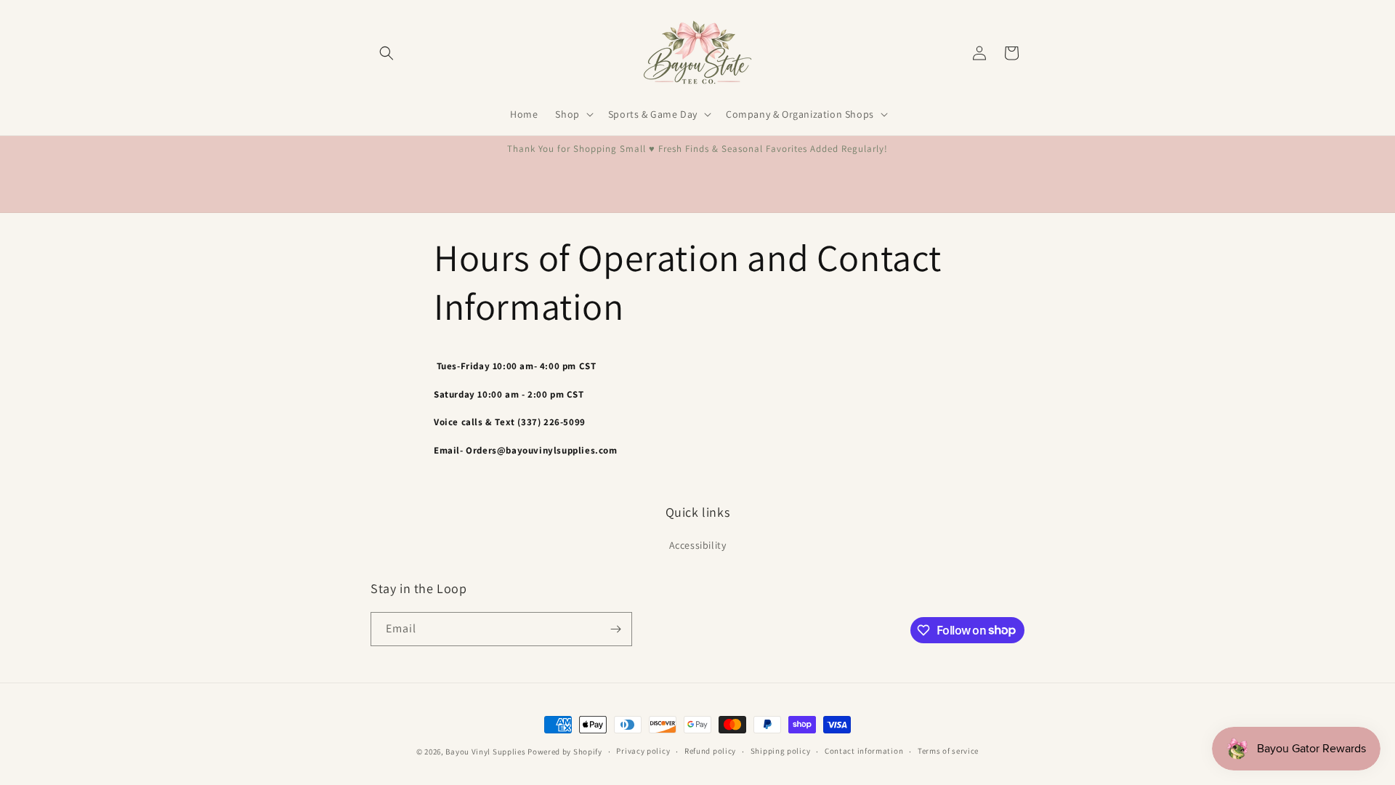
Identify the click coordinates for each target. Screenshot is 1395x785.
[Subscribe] (615, 629)
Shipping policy (781, 751)
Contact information (864, 751)
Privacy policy (643, 751)
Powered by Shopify (564, 751)
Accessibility (698, 545)
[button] (387, 53)
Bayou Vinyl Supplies (485, 751)
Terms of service (948, 751)
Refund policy (710, 751)
